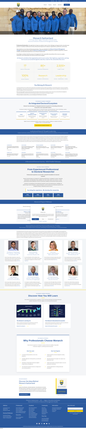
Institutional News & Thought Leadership (43, 131)
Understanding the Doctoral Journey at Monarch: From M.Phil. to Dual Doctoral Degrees (42, 154)
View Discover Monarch (24, 394)
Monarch (45, 4)
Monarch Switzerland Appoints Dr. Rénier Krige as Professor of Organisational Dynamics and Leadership (28, 147)
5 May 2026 (8, 156)
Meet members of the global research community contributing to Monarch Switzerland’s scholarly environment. (43, 227)
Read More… (19, 260)
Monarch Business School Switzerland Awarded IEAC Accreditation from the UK (13, 147)
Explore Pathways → (56, 219)
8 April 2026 (67, 157)
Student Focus (9, 152)
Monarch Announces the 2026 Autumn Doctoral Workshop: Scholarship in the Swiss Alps (28, 154)
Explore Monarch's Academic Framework (43, 125)
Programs (49, 4)
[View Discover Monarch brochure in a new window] (61, 386)
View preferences (50, 219)
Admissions (60, 4)
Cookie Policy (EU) (65, 0)
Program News (38, 152)
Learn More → (29, 220)
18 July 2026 (52, 148)
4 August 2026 (38, 148)
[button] (54, 207)
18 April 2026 (38, 157)
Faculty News (53, 152)
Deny (43, 219)
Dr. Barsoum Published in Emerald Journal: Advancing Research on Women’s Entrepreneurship (57, 154)
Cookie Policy (40, 221)
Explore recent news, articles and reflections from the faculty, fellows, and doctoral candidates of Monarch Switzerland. (43, 132)
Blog (56, 0)
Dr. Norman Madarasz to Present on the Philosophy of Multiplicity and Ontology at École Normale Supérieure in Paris (71, 154)
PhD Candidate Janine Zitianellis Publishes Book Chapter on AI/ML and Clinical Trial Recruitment (71, 147)
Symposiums (24, 152)
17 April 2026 (53, 157)
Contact (59, 0)
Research (54, 4)
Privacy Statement (45, 221)
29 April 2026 (23, 157)
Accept (35, 219)
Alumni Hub (52, 0)
